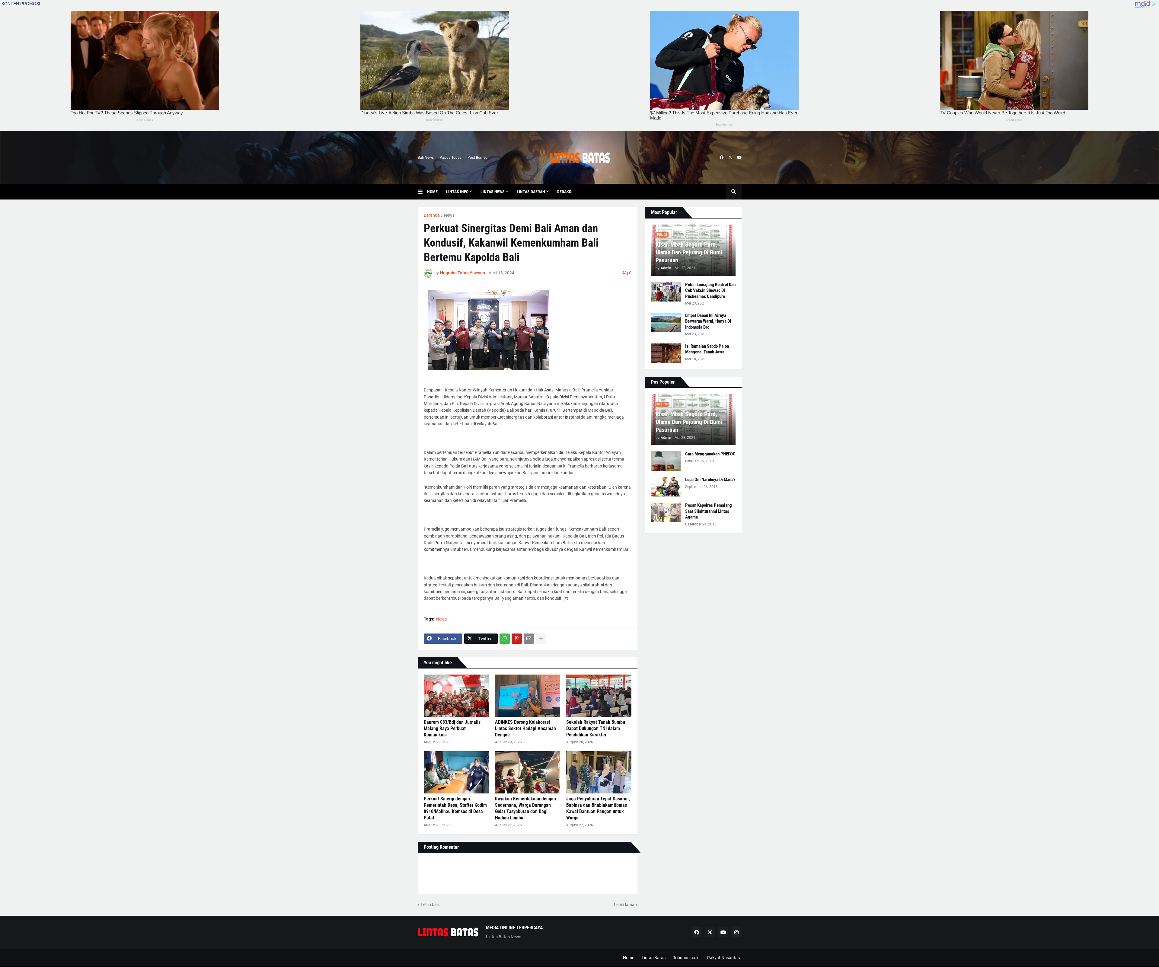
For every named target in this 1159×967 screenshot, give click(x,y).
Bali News (426, 157)
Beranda (432, 215)
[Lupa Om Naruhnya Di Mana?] (666, 486)
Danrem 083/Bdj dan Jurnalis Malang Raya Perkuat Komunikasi (452, 728)
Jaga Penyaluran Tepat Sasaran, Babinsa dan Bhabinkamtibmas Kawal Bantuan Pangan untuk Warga (598, 808)
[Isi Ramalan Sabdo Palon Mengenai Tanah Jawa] (666, 353)
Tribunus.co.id (686, 957)
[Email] (529, 638)
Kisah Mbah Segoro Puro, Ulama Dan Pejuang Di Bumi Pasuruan (689, 252)
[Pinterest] (517, 638)
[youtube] (739, 157)
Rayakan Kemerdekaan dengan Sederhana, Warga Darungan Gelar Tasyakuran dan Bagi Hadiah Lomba (525, 808)
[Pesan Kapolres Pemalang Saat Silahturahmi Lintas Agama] (666, 512)
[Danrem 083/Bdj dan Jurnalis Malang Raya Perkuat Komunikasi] (456, 696)
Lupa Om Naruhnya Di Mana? (710, 479)
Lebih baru (431, 904)
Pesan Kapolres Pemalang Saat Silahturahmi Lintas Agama (708, 511)
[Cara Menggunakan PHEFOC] (666, 461)
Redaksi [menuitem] (565, 191)
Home (628, 957)
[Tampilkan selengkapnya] (541, 638)
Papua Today (450, 157)
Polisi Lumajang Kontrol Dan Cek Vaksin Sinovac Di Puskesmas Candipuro (710, 290)
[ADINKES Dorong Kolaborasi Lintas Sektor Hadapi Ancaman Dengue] (527, 696)
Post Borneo (477, 157)
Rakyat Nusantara (724, 957)
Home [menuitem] (432, 191)
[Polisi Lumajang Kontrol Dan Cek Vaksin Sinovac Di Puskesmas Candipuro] (666, 292)
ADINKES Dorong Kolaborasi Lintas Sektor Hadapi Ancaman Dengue (525, 728)
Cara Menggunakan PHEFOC (710, 454)
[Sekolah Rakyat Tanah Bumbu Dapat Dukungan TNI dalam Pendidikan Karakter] (598, 696)
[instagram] (736, 932)
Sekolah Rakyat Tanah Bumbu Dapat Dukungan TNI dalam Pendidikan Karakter (595, 728)
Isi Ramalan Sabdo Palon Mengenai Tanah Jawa (707, 349)
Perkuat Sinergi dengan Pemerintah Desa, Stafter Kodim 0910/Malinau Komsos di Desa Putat (455, 808)
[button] (422, 191)
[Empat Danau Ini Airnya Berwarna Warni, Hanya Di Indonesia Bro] (666, 322)
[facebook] (721, 157)
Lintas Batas (654, 957)
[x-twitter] (730, 157)
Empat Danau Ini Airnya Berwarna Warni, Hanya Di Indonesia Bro (708, 321)
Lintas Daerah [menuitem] (531, 191)
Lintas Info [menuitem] (457, 191)
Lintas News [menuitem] (493, 191)
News (449, 215)
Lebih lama (624, 904)
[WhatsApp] (505, 638)
